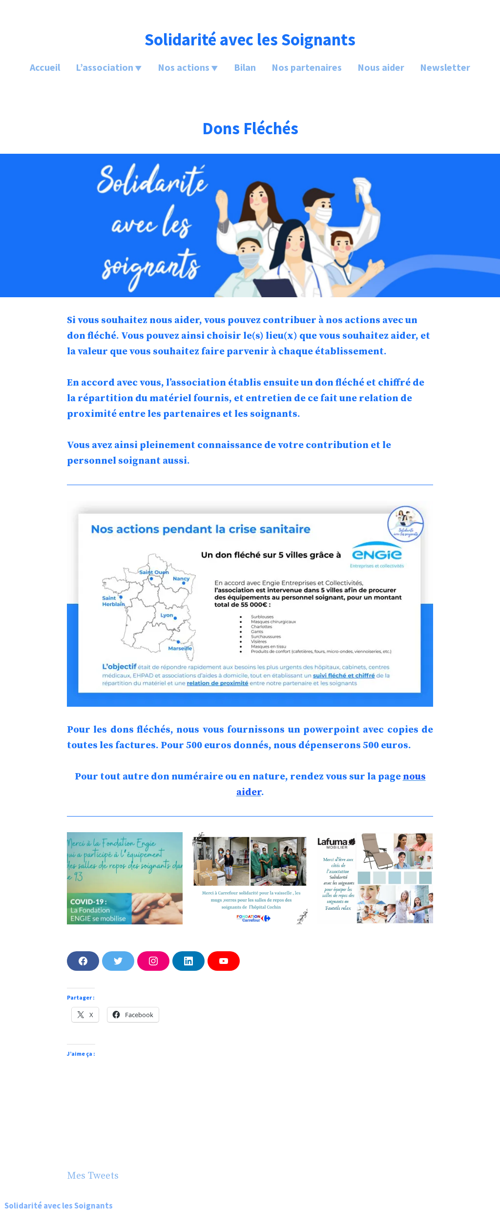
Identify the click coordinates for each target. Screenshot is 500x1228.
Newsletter (445, 67)
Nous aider (380, 67)
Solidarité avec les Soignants (250, 39)
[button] (125, 878)
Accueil (45, 67)
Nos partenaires (306, 67)
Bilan (245, 67)
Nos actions (183, 67)
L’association (104, 67)
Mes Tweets (93, 1176)
